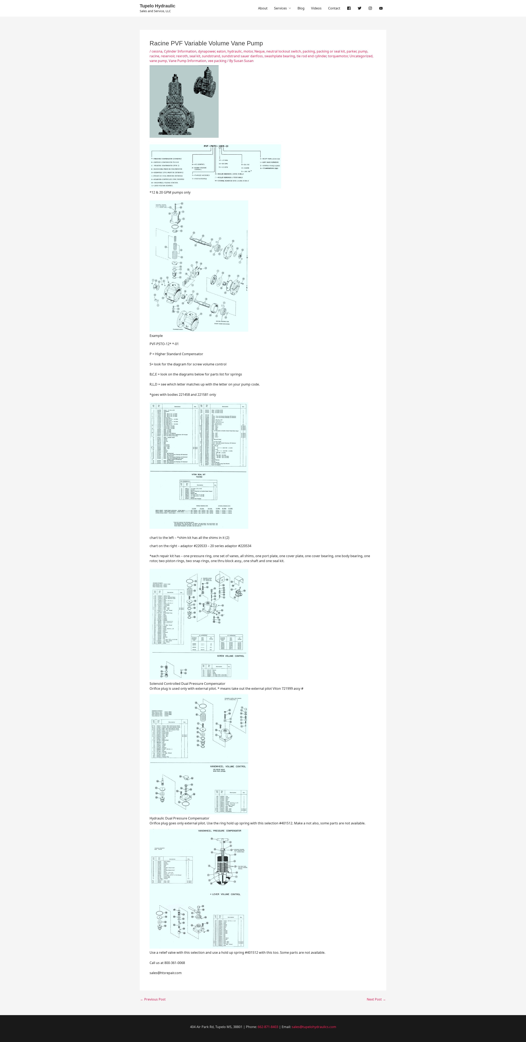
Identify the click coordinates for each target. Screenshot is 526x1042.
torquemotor (338, 56)
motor (248, 51)
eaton (221, 51)
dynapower (206, 51)
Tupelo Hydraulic (157, 5)
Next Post (376, 999)
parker (351, 51)
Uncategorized (361, 56)
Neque (259, 51)
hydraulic (234, 51)
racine (154, 56)
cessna (157, 51)
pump (362, 51)
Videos (316, 8)
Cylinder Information (180, 51)
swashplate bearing (279, 56)
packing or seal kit (331, 51)
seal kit (194, 56)
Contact (334, 8)
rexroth (182, 56)
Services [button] (280, 8)
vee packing (217, 61)
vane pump (158, 61)
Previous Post (153, 999)
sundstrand (211, 56)
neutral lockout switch (283, 51)
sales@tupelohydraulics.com (314, 1027)
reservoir (167, 56)
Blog (301, 8)
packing (309, 51)
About (263, 8)
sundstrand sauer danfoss (242, 56)
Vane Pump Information (187, 61)
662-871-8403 (268, 1027)
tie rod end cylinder (311, 56)
